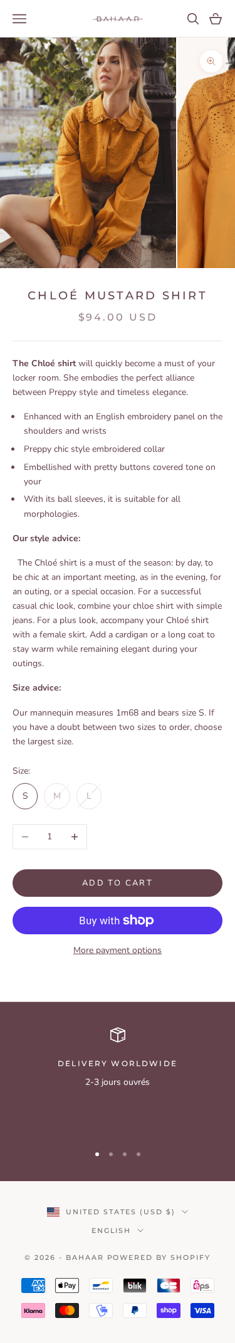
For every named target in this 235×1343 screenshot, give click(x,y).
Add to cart (117, 883)
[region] (117, 1080)
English (111, 1230)
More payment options (117, 950)
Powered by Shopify (159, 1257)
